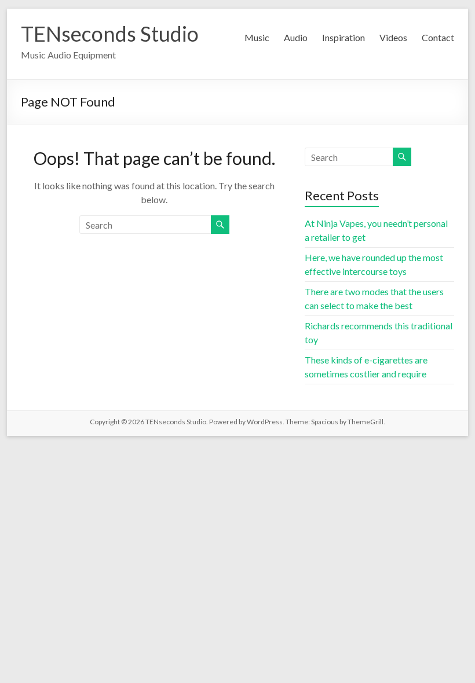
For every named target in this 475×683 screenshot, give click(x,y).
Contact (438, 37)
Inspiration (343, 37)
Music (256, 37)
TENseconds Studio (110, 33)
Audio (296, 37)
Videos (393, 37)
